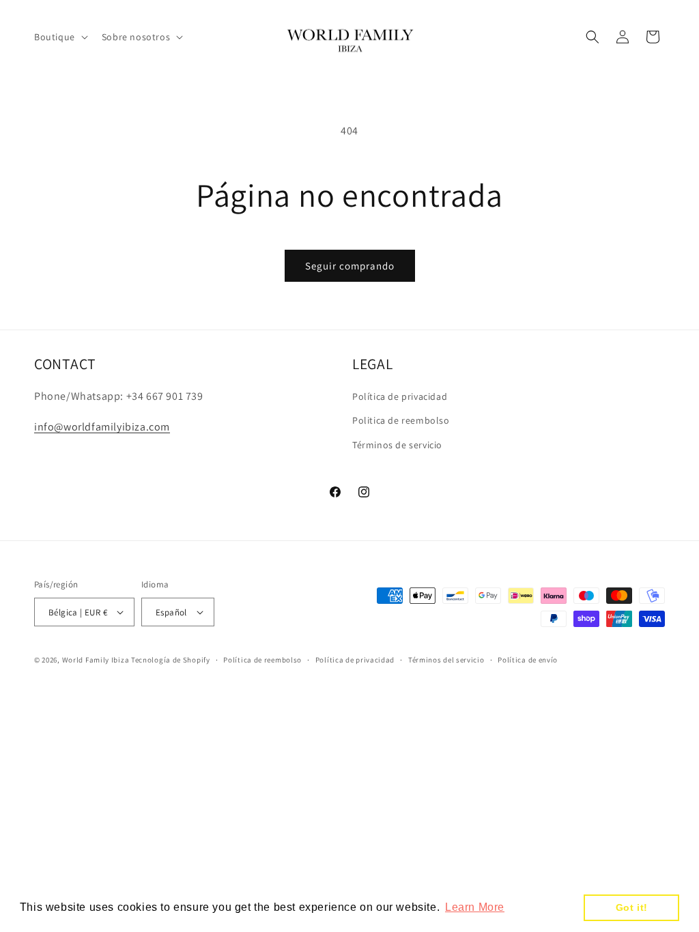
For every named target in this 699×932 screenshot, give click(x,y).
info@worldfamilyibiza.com (102, 427)
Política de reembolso (262, 660)
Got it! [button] (632, 907)
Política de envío (528, 660)
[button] (60, 37)
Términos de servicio (397, 445)
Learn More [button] (474, 907)
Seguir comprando (350, 265)
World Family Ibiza (96, 660)
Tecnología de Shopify (170, 660)
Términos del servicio (446, 660)
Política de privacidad (399, 396)
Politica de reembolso (401, 420)
